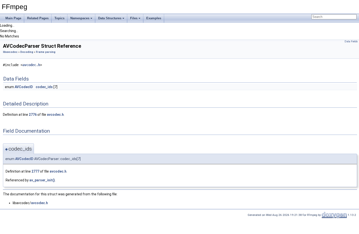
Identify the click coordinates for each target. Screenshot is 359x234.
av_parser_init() (42, 180)
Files (133, 18)
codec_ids (44, 87)
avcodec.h (31, 65)
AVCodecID (24, 87)
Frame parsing (45, 52)
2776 (33, 115)
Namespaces (79, 18)
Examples (153, 18)
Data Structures (109, 18)
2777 (35, 171)
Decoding (26, 52)
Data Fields (351, 41)
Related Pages (38, 18)
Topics (59, 18)
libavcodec (10, 52)
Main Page (13, 18)
